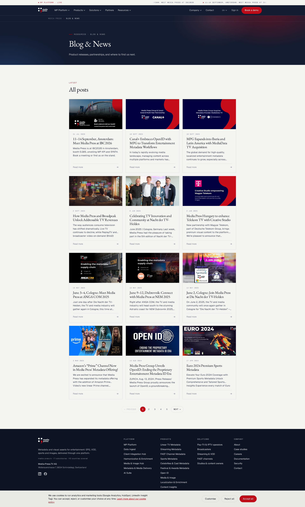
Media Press (55, 18)
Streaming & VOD (206, 454)
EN (223, 10)
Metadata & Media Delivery (138, 468)
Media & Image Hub (134, 463)
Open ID (164, 472)
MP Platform (60, 10)
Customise (210, 498)
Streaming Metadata (170, 449)
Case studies (240, 449)
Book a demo (251, 10)
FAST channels (205, 458)
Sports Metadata (168, 458)
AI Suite (128, 472)
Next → (177, 409)
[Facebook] (45, 473)
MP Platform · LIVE (51, 2)
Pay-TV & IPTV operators (209, 444)
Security (238, 463)
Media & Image (168, 477)
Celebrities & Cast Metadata (174, 463)
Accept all (248, 498)
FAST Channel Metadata (172, 454)
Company (194, 10)
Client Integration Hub (135, 454)
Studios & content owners (210, 463)
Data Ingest (130, 449)
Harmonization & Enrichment (138, 458)
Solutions (94, 10)
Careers (238, 454)
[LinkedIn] (39, 473)
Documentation (242, 458)
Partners (109, 10)
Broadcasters (204, 449)
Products (78, 10)
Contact (210, 10)
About (237, 444)
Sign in (234, 10)
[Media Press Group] (42, 10)
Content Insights (168, 487)
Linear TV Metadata (170, 444)
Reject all (229, 498)
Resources (123, 10)
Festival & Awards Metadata (174, 468)
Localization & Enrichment (173, 482)
